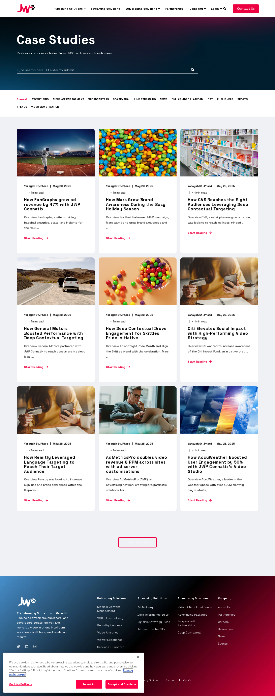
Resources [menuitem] (225, 629)
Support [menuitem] (171, 680)
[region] (73, 673)
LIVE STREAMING (145, 99)
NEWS (163, 99)
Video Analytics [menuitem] (107, 632)
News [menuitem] (221, 636)
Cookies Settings (20, 684)
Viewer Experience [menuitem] (110, 640)
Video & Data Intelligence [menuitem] (195, 607)
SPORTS (242, 99)
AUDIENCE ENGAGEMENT (68, 99)
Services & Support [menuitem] (110, 647)
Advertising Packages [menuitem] (192, 614)
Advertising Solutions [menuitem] (141, 8)
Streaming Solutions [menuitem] (105, 8)
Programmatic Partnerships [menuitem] (187, 623)
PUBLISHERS (225, 99)
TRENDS (22, 107)
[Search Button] (192, 69)
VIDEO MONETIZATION (45, 107)
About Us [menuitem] (224, 607)
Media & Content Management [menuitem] (108, 609)
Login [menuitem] (215, 8)
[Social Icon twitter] (20, 646)
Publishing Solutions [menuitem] (68, 8)
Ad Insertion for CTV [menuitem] (151, 629)
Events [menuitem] (223, 643)
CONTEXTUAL (121, 99)
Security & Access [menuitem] (109, 625)
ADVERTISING (40, 99)
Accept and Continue (122, 684)
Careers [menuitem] (223, 622)
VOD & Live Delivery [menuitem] (110, 618)
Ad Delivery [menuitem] (145, 607)
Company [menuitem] (196, 8)
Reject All (89, 684)
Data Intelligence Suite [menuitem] (153, 614)
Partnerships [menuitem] (174, 8)
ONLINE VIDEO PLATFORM (188, 99)
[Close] (137, 657)
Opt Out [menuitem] (187, 680)
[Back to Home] (26, 8)
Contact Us (246, 8)
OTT (210, 99)
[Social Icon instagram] (34, 646)
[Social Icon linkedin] (27, 646)
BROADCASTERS (98, 99)
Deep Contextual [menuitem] (189, 632)
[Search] (225, 8)
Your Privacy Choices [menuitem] (145, 680)
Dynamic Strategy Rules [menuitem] (154, 622)
